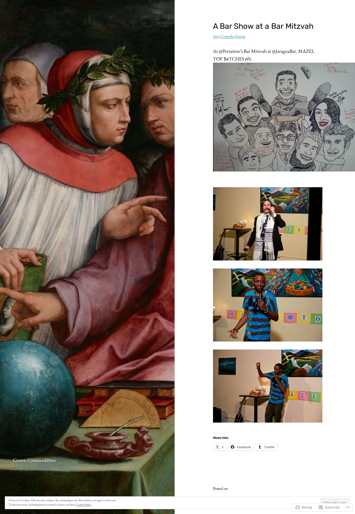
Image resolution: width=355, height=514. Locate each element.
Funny (240, 36)
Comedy (227, 36)
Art (216, 36)
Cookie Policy (84, 505)
